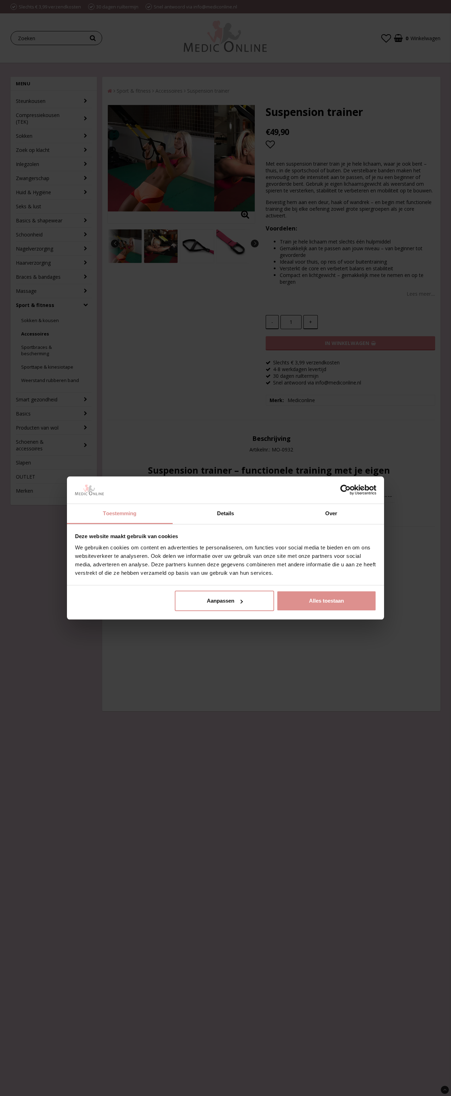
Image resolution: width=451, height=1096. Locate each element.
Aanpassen (220, 601)
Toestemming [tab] (119, 513)
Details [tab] (225, 513)
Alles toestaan (326, 601)
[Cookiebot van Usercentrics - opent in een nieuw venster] (345, 490)
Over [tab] (331, 513)
